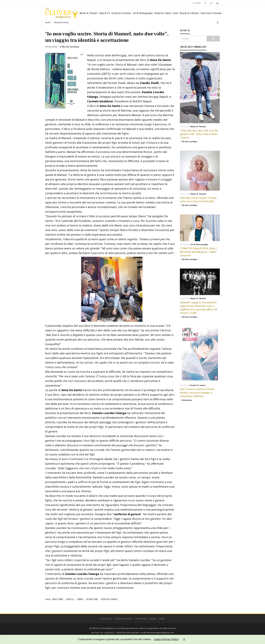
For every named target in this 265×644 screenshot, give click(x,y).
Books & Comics (163, 13)
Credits (161, 618)
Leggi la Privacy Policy (166, 639)
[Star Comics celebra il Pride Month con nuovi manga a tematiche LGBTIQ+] (200, 354)
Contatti (196, 3)
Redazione (187, 400)
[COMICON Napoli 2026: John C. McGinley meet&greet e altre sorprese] (200, 227)
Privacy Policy (106, 618)
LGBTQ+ (70, 599)
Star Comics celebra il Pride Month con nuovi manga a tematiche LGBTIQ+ (197, 392)
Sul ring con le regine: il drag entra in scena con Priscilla (198, 199)
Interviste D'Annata (211, 13)
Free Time (57, 599)
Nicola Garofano (189, 141)
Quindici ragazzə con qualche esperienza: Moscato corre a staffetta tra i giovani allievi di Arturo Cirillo (198, 308)
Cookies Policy (140, 618)
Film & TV (104, 13)
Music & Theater (89, 13)
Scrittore (92, 599)
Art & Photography (143, 13)
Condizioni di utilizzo (123, 618)
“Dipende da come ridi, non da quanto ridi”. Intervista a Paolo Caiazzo (199, 134)
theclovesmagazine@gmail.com (160, 632)
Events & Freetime (121, 13)
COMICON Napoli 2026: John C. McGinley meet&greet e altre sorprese (199, 252)
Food (175, 13)
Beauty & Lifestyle (189, 13)
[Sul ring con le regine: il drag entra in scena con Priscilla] (200, 171)
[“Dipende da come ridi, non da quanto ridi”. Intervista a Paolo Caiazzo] (200, 87)
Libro (80, 599)
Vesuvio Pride (109, 599)
